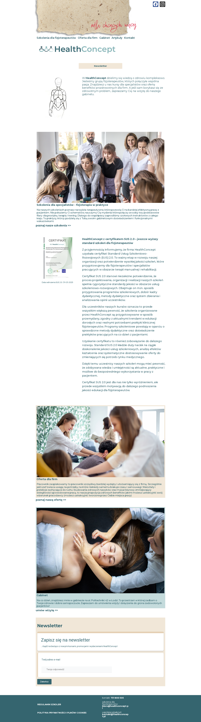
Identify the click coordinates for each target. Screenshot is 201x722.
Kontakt (129, 37)
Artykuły (117, 37)
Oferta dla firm (88, 37)
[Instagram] (162, 4)
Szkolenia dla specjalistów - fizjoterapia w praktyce (72, 205)
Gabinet (104, 37)
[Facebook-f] (155, 4)
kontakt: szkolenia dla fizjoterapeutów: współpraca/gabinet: (115, 707)
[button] (100, 66)
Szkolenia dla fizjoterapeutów (56, 37)
